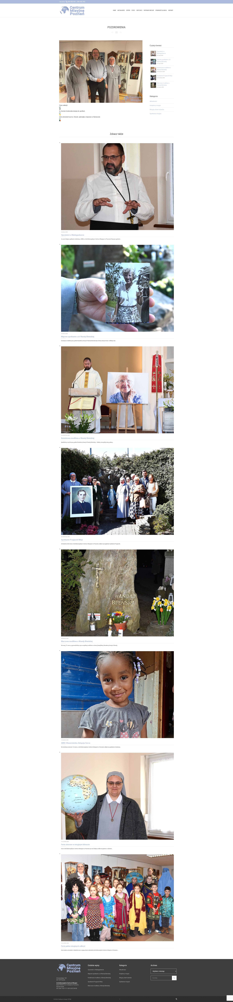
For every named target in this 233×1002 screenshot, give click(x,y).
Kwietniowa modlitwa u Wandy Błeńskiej (77, 438)
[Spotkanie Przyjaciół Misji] (154, 77)
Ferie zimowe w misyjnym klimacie (75, 844)
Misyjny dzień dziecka (157, 109)
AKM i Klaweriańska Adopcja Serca (75, 743)
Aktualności (153, 101)
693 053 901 (72, 2)
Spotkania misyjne (155, 113)
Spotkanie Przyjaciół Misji (164, 76)
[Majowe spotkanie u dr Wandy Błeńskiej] (154, 61)
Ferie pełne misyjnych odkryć (73, 946)
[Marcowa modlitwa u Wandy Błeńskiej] (154, 85)
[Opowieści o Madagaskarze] (154, 53)
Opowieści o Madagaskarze (72, 235)
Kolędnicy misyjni (155, 105)
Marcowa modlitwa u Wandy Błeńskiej (77, 641)
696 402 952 (81, 2)
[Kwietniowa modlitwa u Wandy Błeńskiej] (154, 69)
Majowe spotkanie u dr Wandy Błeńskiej (77, 337)
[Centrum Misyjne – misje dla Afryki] (72, 10)
